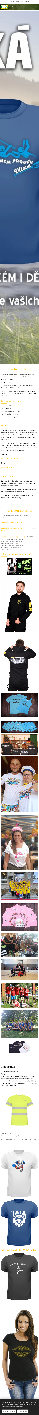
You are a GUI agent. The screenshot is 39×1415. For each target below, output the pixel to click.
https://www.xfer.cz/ (8, 467)
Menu (36, 7)
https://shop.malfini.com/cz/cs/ (11, 458)
